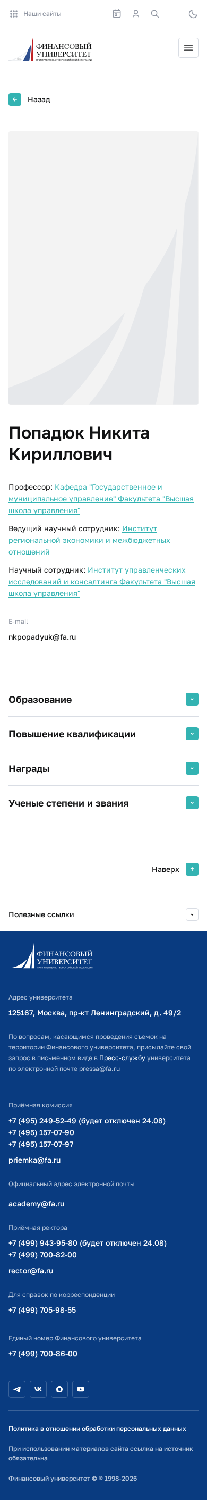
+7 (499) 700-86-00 (42, 1353)
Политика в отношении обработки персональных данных (97, 1428)
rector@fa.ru (30, 1270)
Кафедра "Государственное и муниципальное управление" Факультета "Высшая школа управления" (101, 498)
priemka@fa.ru (34, 1159)
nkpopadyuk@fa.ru (42, 636)
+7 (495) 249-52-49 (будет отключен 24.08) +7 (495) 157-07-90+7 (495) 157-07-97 (87, 1132)
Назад (39, 99)
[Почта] (174, 14)
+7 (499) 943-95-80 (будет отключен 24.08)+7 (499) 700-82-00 (87, 1248)
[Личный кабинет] (136, 14)
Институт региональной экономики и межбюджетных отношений (89, 540)
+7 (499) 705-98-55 (42, 1309)
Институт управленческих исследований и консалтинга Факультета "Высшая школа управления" (101, 581)
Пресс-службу (122, 1058)
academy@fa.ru (36, 1203)
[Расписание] (116, 14)
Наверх (165, 869)
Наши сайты (42, 14)
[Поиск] (155, 14)
